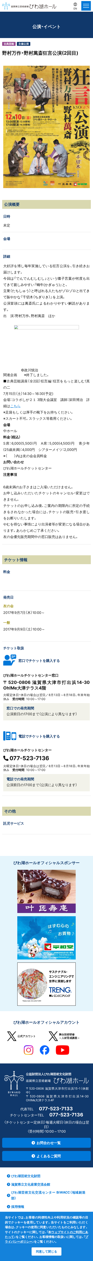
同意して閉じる (46, 1251)
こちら (15, 406)
